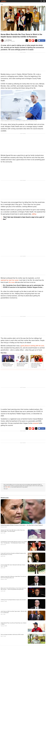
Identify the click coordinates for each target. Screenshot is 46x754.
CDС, (7, 487)
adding (34, 214)
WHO (9, 487)
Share (42, 40)
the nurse (12, 282)
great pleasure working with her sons (32, 345)
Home (2, 4)
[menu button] (44, 1)
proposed (36, 423)
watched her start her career (10, 280)
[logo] (3, 1)
